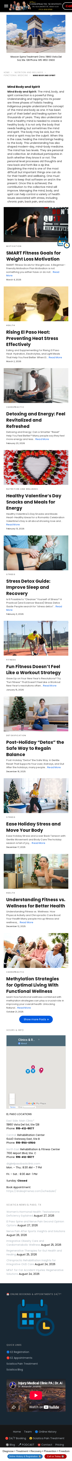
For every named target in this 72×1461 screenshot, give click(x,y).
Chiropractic (15, 407)
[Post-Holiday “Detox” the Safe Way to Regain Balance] (36, 714)
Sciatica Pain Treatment (22, 1364)
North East (13, 1149)
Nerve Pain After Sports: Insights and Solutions (35, 1231)
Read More (55, 357)
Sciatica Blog (14, 1369)
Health (10, 325)
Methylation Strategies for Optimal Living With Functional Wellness (32, 985)
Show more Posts (35, 1019)
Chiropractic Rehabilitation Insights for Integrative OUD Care (31, 1262)
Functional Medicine (16, 75)
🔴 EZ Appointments (19, 1358)
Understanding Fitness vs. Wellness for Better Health (35, 903)
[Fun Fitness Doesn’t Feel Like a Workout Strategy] (36, 638)
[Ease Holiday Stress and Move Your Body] (36, 795)
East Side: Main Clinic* (20, 1121)
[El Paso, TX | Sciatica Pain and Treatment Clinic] (35, 5)
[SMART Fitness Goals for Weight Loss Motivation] (36, 224)
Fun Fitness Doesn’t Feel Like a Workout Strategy (33, 670)
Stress (10, 574)
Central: (11, 1135)
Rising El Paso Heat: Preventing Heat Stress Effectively (32, 338)
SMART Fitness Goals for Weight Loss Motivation (33, 256)
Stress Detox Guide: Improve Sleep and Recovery (28, 587)
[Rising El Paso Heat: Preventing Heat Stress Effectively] (36, 303)
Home (7, 72)
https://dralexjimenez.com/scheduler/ (31, 1191)
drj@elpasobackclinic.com (23, 1163)
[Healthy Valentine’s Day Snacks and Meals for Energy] (36, 467)
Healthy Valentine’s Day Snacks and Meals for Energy (33, 502)
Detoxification (16, 735)
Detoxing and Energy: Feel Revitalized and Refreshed (35, 420)
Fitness (11, 659)
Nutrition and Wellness (29, 72)
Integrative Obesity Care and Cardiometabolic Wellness (25, 1243)
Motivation (13, 246)
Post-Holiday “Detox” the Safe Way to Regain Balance (35, 748)
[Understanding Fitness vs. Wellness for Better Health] (36, 871)
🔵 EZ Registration (17, 1352)
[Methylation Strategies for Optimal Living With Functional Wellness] (36, 950)
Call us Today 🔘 (55, 1456)
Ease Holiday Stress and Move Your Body (33, 827)
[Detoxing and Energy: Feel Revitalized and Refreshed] (36, 385)
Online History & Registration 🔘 (25, 1456)
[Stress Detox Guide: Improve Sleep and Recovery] (36, 552)
